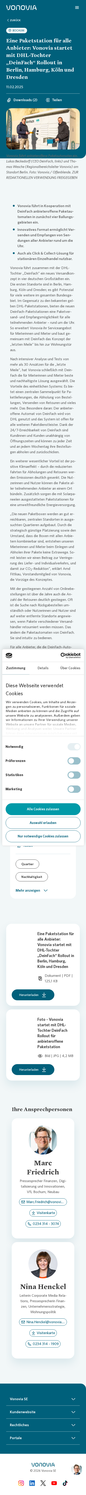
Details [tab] (43, 668)
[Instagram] (21, 1483)
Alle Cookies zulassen (43, 809)
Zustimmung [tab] (15, 668)
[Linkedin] (32, 1483)
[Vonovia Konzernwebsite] (21, 7)
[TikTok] (65, 1483)
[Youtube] (54, 1483)
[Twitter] (43, 1483)
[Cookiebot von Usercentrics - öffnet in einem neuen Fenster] (61, 656)
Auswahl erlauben (43, 823)
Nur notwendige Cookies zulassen (43, 836)
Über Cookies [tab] (70, 668)
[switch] (73, 760)
